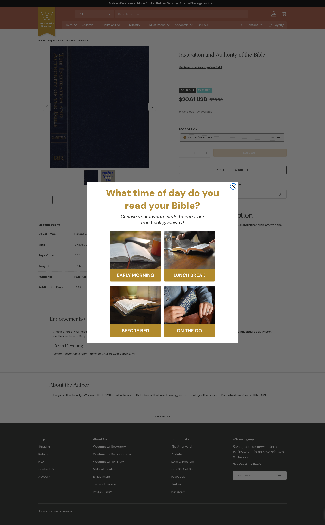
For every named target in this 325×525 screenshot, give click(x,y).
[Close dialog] (233, 186)
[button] (135, 256)
